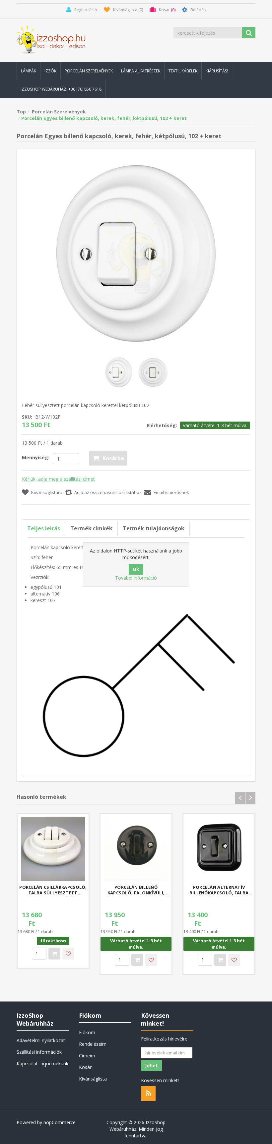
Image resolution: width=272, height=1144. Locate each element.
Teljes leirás (43, 528)
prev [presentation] (240, 798)
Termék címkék (91, 528)
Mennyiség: (35, 457)
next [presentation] (250, 798)
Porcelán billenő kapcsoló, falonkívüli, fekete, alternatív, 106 (136, 890)
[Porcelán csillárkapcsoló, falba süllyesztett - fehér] (53, 849)
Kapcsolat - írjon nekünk (42, 1063)
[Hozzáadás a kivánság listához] (68, 954)
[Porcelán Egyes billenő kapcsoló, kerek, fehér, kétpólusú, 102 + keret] (136, 253)
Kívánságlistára (46, 492)
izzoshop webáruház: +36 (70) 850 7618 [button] (61, 89)
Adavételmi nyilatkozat (41, 1040)
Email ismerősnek (171, 492)
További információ (136, 578)
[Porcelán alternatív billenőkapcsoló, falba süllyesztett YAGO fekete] (219, 849)
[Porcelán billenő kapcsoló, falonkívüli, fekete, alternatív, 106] (136, 849)
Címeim (87, 1055)
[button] (28, 71)
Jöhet (151, 1065)
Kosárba (113, 458)
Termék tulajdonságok (153, 528)
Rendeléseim (92, 1044)
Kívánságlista (93, 1079)
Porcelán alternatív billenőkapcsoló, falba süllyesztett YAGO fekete (219, 890)
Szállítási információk (39, 1052)
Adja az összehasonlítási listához (108, 492)
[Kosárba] (54, 954)
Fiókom (87, 1032)
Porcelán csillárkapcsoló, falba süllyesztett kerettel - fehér (53, 890)
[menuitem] (28, 71)
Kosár (85, 1067)
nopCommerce (59, 1122)
